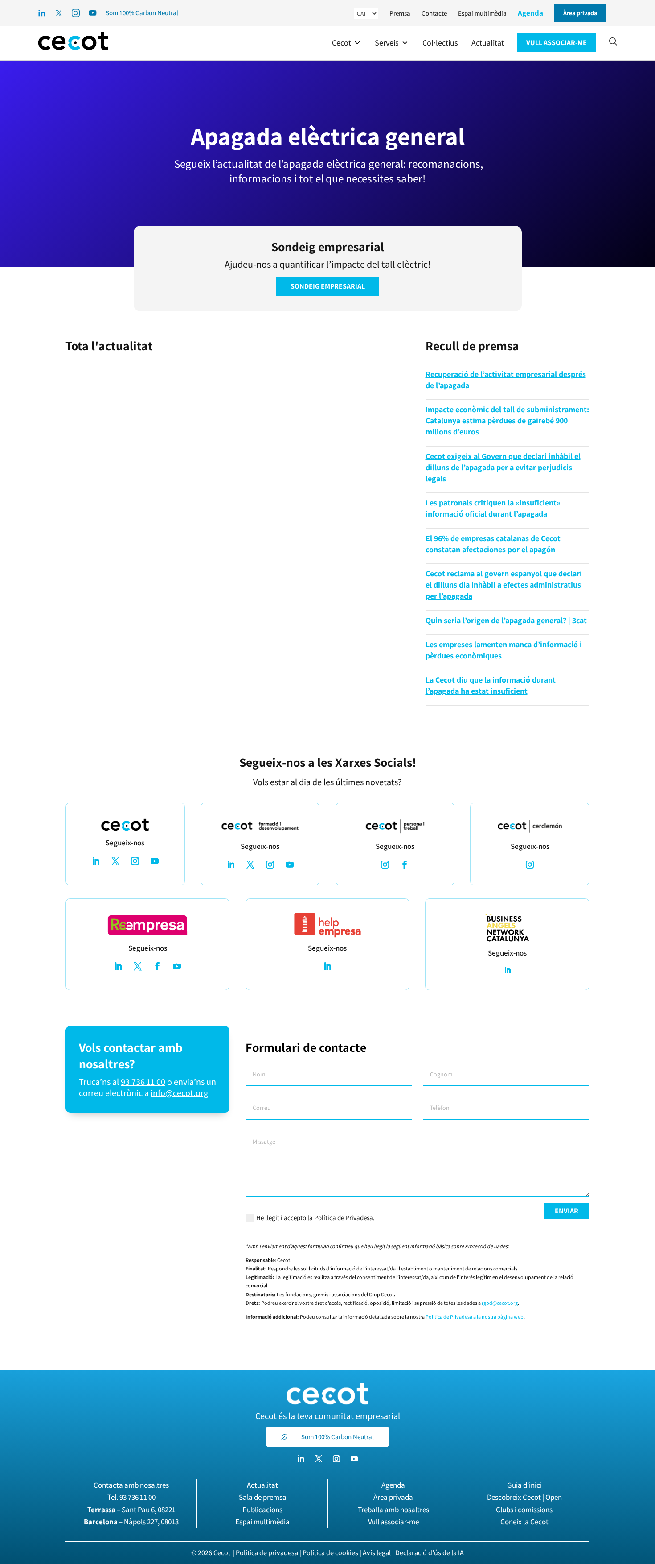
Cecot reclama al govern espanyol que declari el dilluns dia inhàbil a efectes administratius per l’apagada (504, 584)
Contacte (434, 13)
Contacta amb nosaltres (131, 1485)
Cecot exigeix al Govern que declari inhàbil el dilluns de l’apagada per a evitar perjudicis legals (503, 467)
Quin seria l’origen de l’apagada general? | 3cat (506, 620)
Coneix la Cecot (524, 1522)
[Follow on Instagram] (135, 861)
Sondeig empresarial (328, 286)
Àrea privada (393, 1497)
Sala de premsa (263, 1497)
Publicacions (262, 1509)
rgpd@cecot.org (500, 1302)
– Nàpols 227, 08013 (131, 1522)
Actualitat (262, 1485)
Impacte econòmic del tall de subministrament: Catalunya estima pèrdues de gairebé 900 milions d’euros (507, 420)
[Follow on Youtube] (155, 861)
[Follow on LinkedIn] (96, 861)
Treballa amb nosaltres (393, 1509)
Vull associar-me (393, 1522)
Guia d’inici (524, 1485)
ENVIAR (566, 1211)
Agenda (530, 13)
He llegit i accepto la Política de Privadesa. (315, 1217)
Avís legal (377, 1552)
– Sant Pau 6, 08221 (131, 1509)
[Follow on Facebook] (405, 864)
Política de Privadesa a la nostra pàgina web (475, 1316)
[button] (346, 43)
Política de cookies (330, 1552)
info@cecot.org (179, 1093)
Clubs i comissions (524, 1509)
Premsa (399, 13)
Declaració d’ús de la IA (429, 1552)
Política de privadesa (267, 1552)
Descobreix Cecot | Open (524, 1497)
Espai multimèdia (482, 13)
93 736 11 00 (143, 1082)
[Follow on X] (115, 861)
